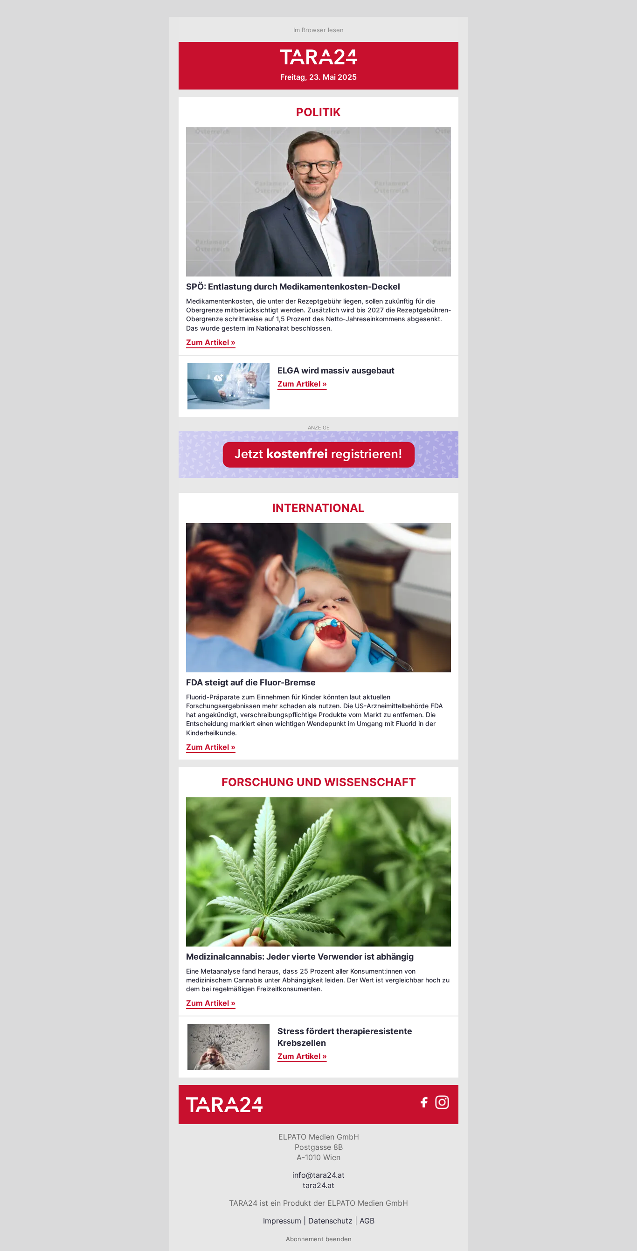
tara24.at (318, 1185)
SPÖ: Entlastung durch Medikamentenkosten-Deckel (293, 286)
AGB (367, 1220)
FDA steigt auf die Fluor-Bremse (251, 682)
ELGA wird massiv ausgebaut (336, 370)
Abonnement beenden (319, 1239)
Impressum (282, 1220)
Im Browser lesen (318, 30)
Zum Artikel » (210, 342)
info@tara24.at (318, 1175)
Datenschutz (330, 1220)
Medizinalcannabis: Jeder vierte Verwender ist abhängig (300, 956)
